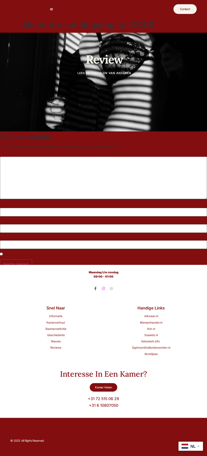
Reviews (55, 347)
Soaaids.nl (151, 335)
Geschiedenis (56, 335)
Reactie (7, 154)
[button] (51, 9)
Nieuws (56, 341)
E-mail (6, 222)
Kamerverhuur (55, 322)
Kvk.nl (151, 328)
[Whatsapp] (111, 288)
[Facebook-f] (95, 288)
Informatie (55, 316)
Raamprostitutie (55, 328)
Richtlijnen (151, 354)
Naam (6, 206)
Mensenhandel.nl (151, 322)
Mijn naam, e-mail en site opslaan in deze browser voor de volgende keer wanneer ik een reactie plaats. (83, 254)
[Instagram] (103, 288)
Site (3, 238)
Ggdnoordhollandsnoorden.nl (151, 347)
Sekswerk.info (151, 341)
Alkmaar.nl (151, 316)
